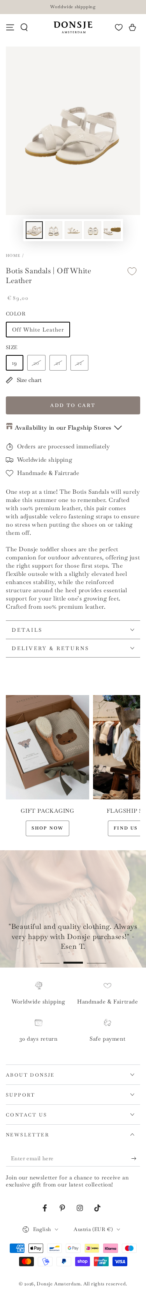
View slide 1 (50, 959)
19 (14, 362)
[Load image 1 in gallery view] (34, 230)
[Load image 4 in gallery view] (92, 230)
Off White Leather (38, 329)
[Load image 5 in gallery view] (112, 230)
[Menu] (10, 27)
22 (79, 362)
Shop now (48, 828)
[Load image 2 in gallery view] (53, 230)
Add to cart (72, 405)
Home (13, 255)
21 (58, 362)
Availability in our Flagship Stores (63, 427)
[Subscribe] (135, 1158)
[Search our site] (24, 27)
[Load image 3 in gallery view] (73, 230)
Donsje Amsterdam (59, 1284)
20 (36, 362)
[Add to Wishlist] (132, 271)
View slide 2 (73, 959)
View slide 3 (96, 959)
